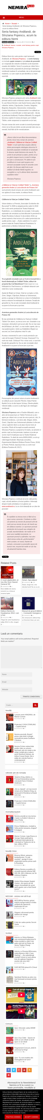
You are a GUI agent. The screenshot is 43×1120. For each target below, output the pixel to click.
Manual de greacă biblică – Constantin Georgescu (32, 612)
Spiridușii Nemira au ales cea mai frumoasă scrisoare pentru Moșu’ (25, 979)
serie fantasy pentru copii (30, 45)
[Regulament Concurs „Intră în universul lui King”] (9, 1053)
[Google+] (19, 1070)
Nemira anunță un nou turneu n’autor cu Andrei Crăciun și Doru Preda (25, 818)
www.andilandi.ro (8, 506)
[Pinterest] (8, 1075)
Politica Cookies (13, 1117)
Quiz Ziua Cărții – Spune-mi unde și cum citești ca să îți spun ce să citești (24, 1040)
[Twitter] (14, 1070)
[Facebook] (8, 1070)
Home (7, 23)
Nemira (19, 42)
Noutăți (8, 710)
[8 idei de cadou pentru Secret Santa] (9, 928)
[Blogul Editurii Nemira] (21, 11)
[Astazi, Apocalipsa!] (28, 578)
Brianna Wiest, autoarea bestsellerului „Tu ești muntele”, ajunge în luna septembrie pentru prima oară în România (25, 859)
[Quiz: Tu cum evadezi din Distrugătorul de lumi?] (9, 1063)
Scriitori (11, 42)
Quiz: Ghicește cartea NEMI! (24, 1028)
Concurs (9, 1024)
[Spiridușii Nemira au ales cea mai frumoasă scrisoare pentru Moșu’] (9, 983)
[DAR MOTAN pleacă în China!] (9, 973)
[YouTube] (24, 1070)
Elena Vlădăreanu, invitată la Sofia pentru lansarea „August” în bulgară (25, 828)
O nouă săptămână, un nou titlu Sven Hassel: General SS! (9, 582)
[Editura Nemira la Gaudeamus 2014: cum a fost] (7, 609)
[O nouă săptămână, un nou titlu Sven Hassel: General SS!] (7, 578)
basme (13, 45)
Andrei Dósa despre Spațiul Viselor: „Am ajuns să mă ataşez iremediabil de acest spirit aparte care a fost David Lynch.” (25, 885)
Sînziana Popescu (8, 47)
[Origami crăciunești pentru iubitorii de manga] (9, 918)
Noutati (14, 23)
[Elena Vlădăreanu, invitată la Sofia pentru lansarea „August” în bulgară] (9, 832)
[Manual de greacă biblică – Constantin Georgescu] (28, 609)
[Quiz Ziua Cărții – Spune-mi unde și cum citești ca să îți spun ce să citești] (9, 1043)
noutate (18, 45)
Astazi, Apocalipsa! (29, 580)
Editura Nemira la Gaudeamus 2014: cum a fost (10, 613)
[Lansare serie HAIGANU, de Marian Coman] (9, 720)
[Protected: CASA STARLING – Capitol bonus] (9, 730)
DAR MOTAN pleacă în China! (25, 967)
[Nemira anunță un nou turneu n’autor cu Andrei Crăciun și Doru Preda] (9, 822)
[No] (40, 1105)
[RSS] (29, 1070)
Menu (21, 17)
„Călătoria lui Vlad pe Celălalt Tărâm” (15, 185)
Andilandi (7, 45)
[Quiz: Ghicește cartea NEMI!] (9, 1034)
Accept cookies (31, 1117)
